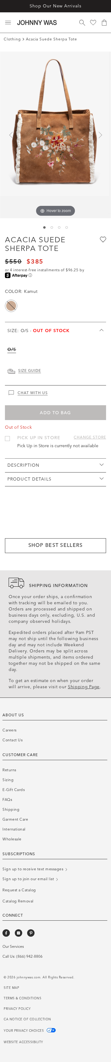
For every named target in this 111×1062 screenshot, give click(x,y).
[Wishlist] (93, 22)
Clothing (12, 39)
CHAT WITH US (33, 393)
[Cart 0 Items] (104, 22)
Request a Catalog (19, 890)
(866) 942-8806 (29, 956)
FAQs (7, 800)
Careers (9, 730)
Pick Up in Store (38, 437)
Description (23, 465)
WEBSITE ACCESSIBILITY (23, 1042)
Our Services (13, 946)
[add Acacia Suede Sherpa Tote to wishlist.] (102, 239)
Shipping (10, 809)
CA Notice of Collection (27, 1019)
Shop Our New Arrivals (55, 6)
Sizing (8, 780)
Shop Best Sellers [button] (55, 545)
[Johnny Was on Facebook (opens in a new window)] (6, 933)
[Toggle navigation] (8, 22)
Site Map (11, 988)
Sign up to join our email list (28, 879)
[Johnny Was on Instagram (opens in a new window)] (18, 933)
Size (38, 330)
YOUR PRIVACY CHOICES (24, 1031)
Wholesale (12, 839)
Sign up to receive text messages (33, 869)
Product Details (29, 479)
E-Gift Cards (13, 790)
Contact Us (12, 740)
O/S (11, 349)
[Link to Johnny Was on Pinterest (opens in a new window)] (31, 933)
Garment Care (15, 819)
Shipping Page (84, 686)
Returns (9, 770)
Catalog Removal (18, 901)
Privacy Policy (17, 1009)
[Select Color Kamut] (11, 306)
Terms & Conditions (22, 998)
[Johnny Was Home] (37, 22)
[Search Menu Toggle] (82, 22)
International (14, 829)
